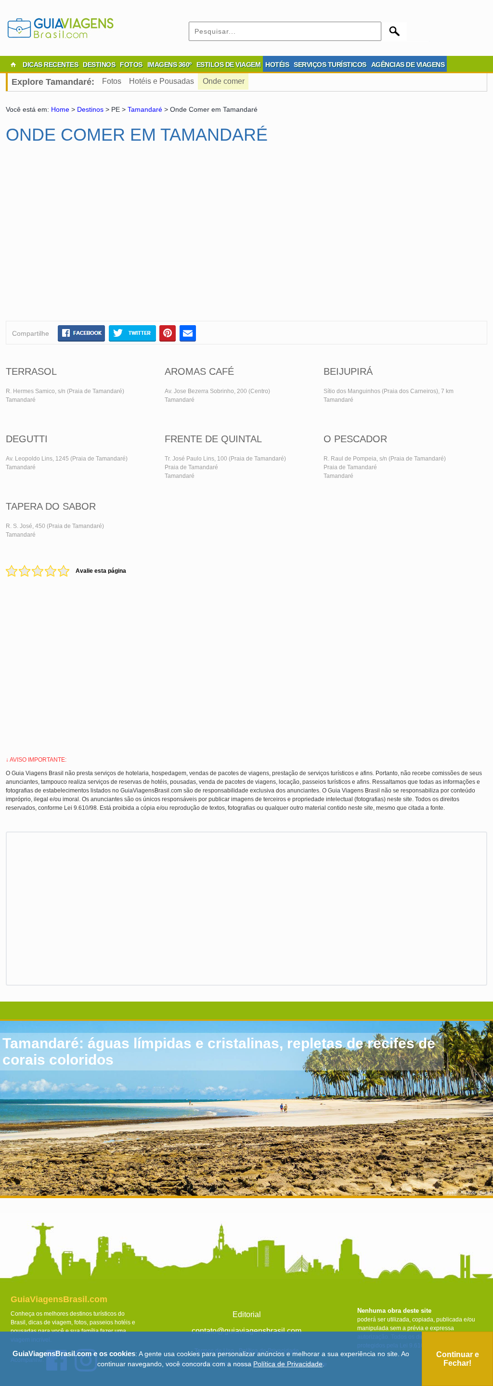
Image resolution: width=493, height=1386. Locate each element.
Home (60, 109)
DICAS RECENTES (50, 64)
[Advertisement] (99, 236)
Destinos (90, 109)
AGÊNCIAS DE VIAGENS (408, 64)
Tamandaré (145, 109)
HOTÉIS (277, 64)
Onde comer (224, 81)
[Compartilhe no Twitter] (132, 333)
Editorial (247, 1314)
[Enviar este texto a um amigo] (188, 333)
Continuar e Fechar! (457, 1358)
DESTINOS (99, 64)
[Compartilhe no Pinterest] (167, 333)
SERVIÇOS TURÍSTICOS (330, 64)
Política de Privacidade (288, 1364)
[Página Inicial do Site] (13, 64)
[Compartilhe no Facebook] (81, 333)
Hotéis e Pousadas (161, 81)
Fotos (111, 81)
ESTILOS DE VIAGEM (228, 64)
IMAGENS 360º (169, 64)
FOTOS (131, 64)
